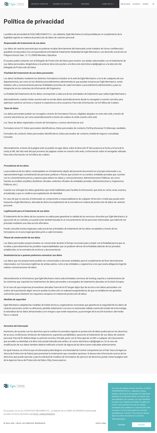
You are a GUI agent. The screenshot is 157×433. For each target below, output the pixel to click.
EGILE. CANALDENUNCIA (44, 414)
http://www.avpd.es (56, 360)
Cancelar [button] (121, 425)
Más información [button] (118, 419)
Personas (85, 4)
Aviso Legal (101, 423)
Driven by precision (39, 4)
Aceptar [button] (141, 425)
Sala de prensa (125, 4)
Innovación (136, 4)
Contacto (145, 4)
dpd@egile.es (98, 64)
